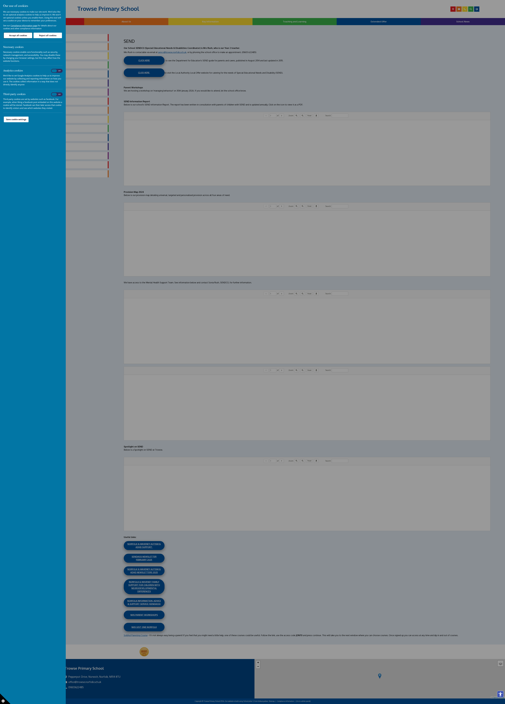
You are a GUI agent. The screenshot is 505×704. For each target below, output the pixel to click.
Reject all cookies (47, 35)
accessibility (500, 694)
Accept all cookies (18, 35)
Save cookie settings (16, 119)
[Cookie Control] (5, 698)
